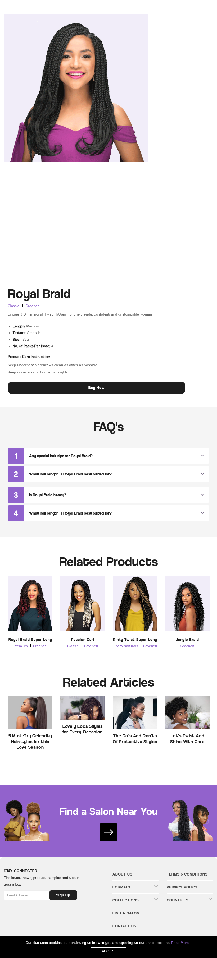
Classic (14, 306)
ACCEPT (108, 951)
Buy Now (96, 387)
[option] (30, 616)
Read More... (181, 943)
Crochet (32, 306)
